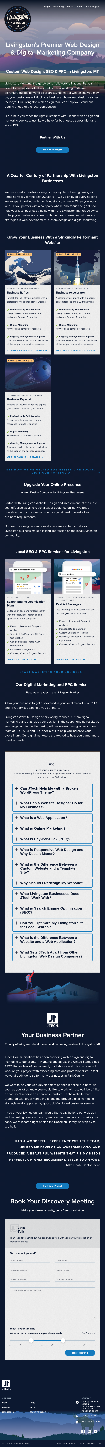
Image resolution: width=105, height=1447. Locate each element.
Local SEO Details (20, 659)
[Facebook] (83, 1431)
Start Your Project (52, 150)
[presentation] (28, 267)
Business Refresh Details (25, 350)
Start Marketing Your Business (51, 672)
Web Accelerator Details (74, 350)
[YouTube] (95, 1431)
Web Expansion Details (23, 457)
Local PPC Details (69, 659)
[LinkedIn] (89, 1431)
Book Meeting (80, 1353)
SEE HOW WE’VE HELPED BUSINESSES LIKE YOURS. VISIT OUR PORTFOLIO (51, 471)
